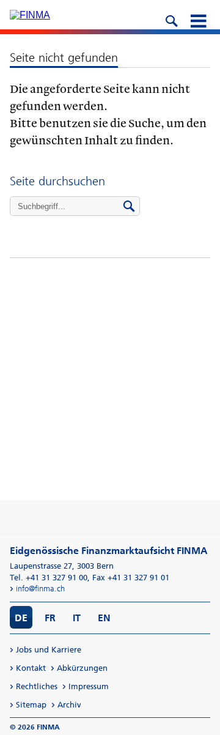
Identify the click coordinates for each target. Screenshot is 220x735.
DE (21, 618)
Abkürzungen (82, 668)
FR (50, 618)
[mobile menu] (198, 19)
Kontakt (31, 668)
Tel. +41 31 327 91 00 (48, 577)
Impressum (88, 686)
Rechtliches (36, 686)
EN (104, 618)
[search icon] (171, 19)
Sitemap (31, 704)
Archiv (69, 704)
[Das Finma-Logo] (30, 15)
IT (77, 618)
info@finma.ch (40, 588)
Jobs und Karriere (48, 649)
